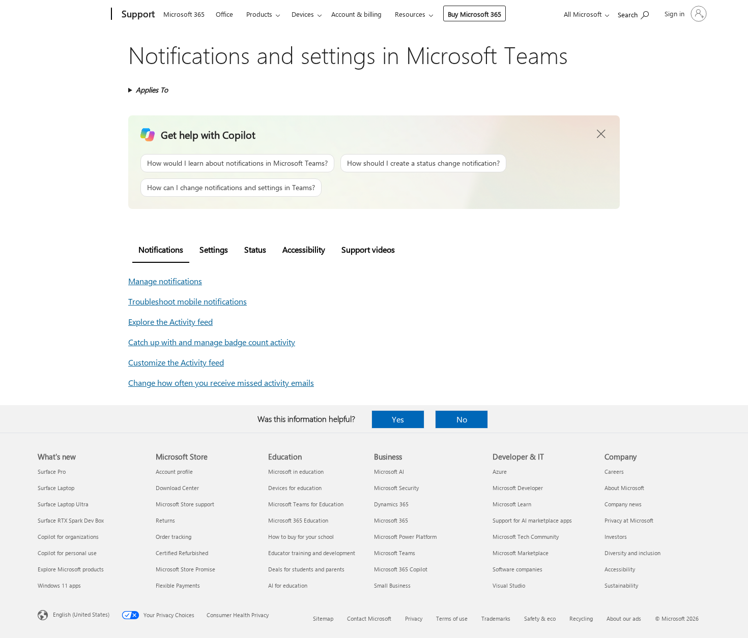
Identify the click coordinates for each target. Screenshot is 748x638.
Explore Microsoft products (71, 569)
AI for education (287, 585)
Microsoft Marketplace (521, 553)
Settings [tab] (213, 249)
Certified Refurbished (182, 553)
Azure (500, 471)
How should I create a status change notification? (423, 163)
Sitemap (323, 618)
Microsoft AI (389, 471)
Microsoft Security (396, 488)
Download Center (177, 488)
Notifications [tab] (160, 249)
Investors (616, 536)
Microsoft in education (296, 471)
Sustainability (621, 585)
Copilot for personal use (67, 553)
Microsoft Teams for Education (305, 504)
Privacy (413, 618)
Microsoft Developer (518, 488)
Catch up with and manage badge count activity (211, 342)
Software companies (517, 569)
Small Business (392, 585)
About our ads (624, 618)
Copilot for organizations (68, 536)
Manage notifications (165, 281)
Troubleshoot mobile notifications (187, 301)
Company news (623, 504)
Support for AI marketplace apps (532, 520)
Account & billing (356, 14)
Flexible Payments (178, 585)
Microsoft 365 (184, 14)
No (461, 419)
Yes (398, 419)
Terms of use (452, 618)
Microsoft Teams (394, 553)
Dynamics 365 (391, 504)
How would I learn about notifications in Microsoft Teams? (237, 163)
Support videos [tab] (368, 249)
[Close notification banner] (601, 134)
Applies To (152, 90)
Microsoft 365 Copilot (400, 569)
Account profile (174, 471)
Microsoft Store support (185, 504)
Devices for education (295, 488)
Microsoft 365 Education (298, 520)
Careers (614, 471)
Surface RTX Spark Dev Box (71, 520)
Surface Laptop (56, 488)
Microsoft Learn (512, 504)
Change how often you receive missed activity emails (221, 382)
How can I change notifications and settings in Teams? (231, 187)
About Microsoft (624, 488)
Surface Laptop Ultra (63, 504)
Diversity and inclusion (632, 553)
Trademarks (495, 618)
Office (224, 14)
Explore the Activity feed (170, 321)
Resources (410, 14)
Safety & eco (540, 618)
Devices (303, 14)
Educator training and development (311, 553)
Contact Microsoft (369, 618)
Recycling (581, 618)
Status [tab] (255, 249)
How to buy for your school (301, 536)
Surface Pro (52, 471)
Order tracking (173, 536)
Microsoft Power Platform (405, 536)
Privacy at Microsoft (629, 520)
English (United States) (81, 614)
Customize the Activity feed (176, 362)
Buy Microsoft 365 (474, 14)
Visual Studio (509, 585)
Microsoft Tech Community (526, 536)
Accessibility (620, 569)
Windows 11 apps (59, 585)
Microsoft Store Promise (185, 569)
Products (259, 14)
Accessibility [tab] (303, 249)
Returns (165, 520)
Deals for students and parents (306, 569)
